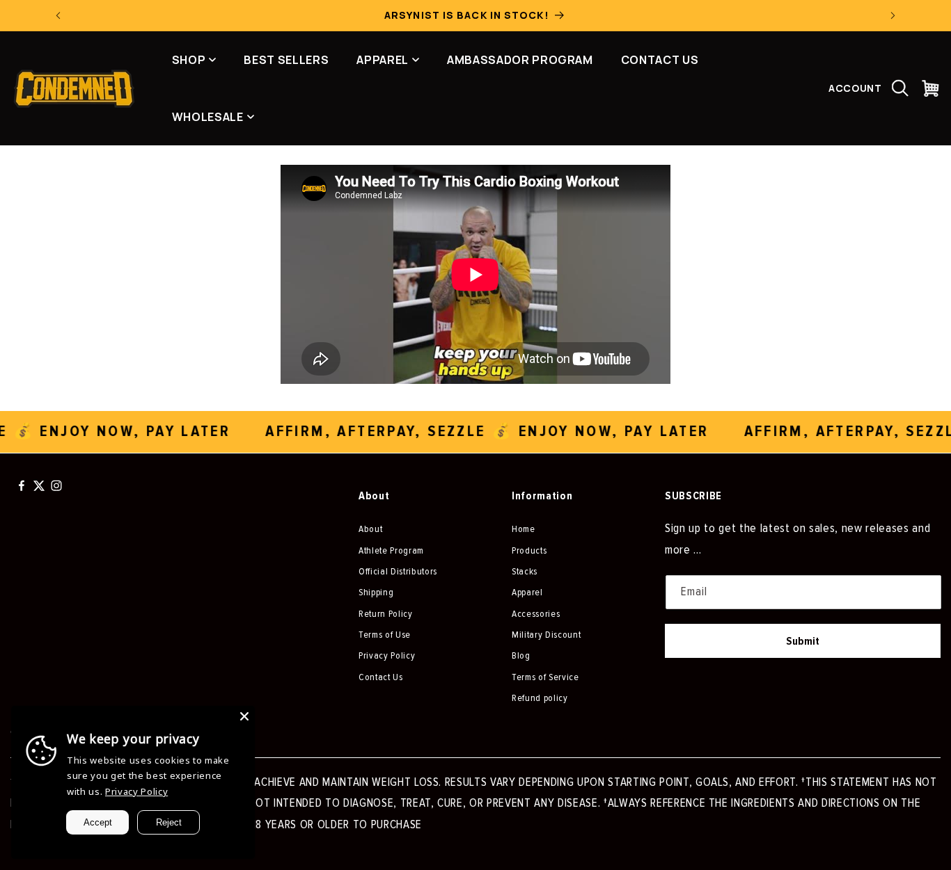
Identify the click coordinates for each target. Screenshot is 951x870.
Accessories (536, 614)
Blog (521, 655)
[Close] (244, 716)
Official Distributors (398, 571)
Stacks (524, 571)
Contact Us (381, 677)
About (370, 529)
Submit (802, 641)
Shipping (376, 592)
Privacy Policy (387, 655)
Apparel (527, 592)
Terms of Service (545, 677)
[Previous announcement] (58, 15)
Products (529, 550)
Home (523, 529)
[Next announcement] (893, 15)
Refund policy (540, 698)
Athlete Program (391, 550)
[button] (900, 88)
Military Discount (546, 635)
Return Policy (386, 614)
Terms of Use (385, 635)
